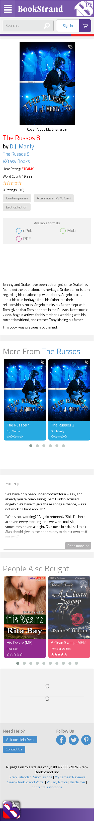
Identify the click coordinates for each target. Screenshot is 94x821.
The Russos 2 (62, 424)
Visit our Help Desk (20, 739)
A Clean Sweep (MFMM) (69, 642)
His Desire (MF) (19, 642)
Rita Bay (12, 648)
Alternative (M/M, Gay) (54, 198)
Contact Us (14, 749)
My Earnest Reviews (70, 777)
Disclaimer (77, 782)
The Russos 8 (16, 153)
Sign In (68, 25)
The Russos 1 (18, 424)
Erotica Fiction (16, 207)
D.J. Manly (22, 146)
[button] (31, 446)
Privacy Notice (57, 782)
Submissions (42, 777)
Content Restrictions (47, 787)
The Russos (61, 351)
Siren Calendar (20, 777)
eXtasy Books (16, 161)
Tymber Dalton (61, 648)
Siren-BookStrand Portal (25, 782)
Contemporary (17, 198)
